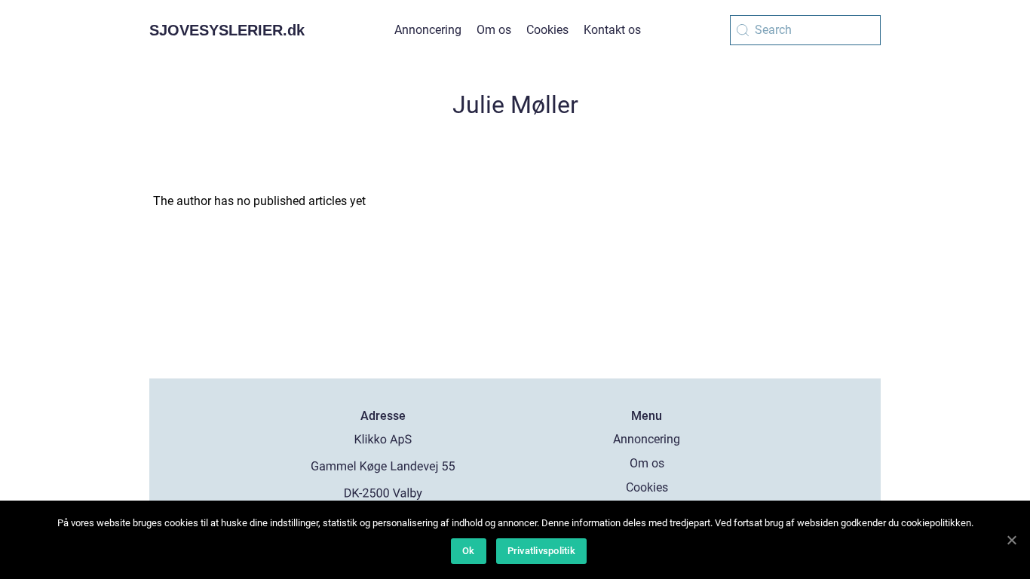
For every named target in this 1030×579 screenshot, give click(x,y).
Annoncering (427, 30)
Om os (494, 30)
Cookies (547, 30)
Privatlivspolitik (541, 550)
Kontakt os (612, 30)
